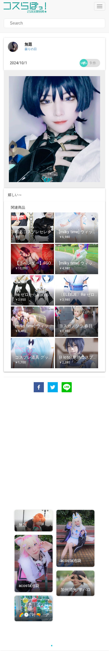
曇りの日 (31, 49)
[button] (54, 23)
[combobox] (35, 23)
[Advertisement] (54, 451)
